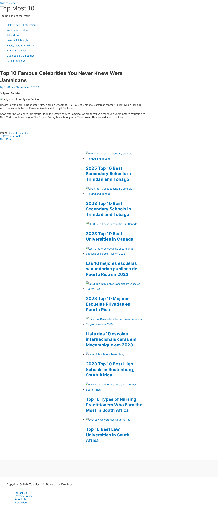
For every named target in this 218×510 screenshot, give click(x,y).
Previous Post (10, 136)
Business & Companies (21, 55)
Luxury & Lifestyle (17, 40)
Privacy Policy (23, 496)
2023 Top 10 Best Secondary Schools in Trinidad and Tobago (108, 209)
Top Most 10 (17, 8)
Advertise (21, 502)
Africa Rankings (16, 60)
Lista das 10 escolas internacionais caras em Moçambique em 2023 (111, 339)
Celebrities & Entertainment (23, 25)
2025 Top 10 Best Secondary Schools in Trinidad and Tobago (108, 174)
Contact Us (20, 492)
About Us (20, 499)
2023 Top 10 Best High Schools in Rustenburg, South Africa (110, 369)
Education (13, 35)
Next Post (7, 139)
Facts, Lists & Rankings (20, 45)
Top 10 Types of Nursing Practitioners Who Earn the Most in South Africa (114, 405)
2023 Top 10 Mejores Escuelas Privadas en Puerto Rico (108, 304)
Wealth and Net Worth (20, 30)
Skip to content (9, 3)
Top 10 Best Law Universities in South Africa (107, 435)
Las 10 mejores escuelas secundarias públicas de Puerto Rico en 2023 (111, 269)
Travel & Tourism (17, 50)
